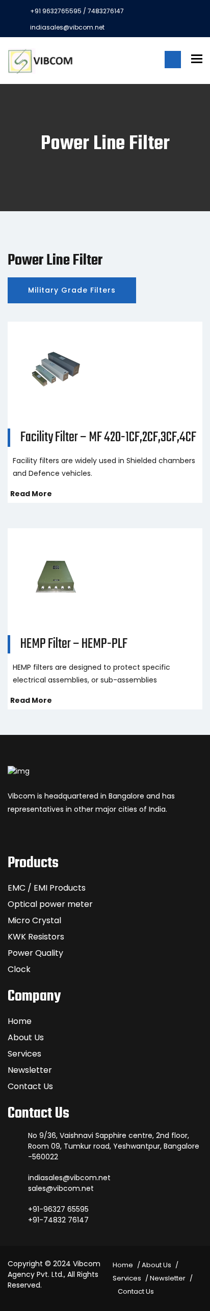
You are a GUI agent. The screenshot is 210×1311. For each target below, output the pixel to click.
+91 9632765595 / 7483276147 (77, 11)
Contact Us (30, 1086)
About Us (26, 1037)
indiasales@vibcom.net (67, 27)
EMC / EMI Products (47, 888)
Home (20, 1021)
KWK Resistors (36, 937)
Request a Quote (173, 59)
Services (24, 1054)
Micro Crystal (34, 920)
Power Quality (35, 953)
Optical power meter (50, 904)
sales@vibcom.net (61, 1188)
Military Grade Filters (72, 290)
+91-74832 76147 (58, 1220)
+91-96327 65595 (58, 1209)
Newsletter (30, 1070)
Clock (19, 969)
